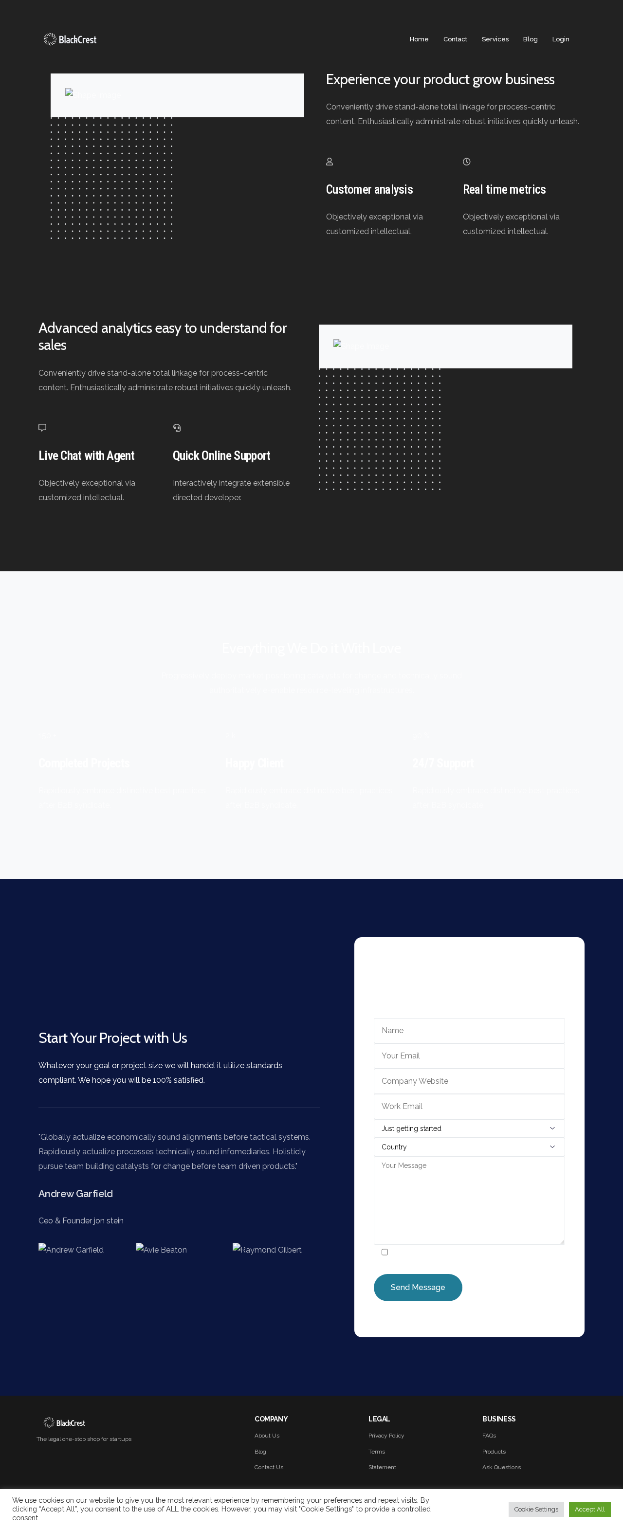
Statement (382, 1467)
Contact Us (269, 1467)
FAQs (489, 1435)
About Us (267, 1435)
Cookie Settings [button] (536, 1509)
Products (494, 1451)
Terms (376, 1451)
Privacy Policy (386, 1435)
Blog (260, 1451)
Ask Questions (501, 1467)
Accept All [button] (590, 1509)
